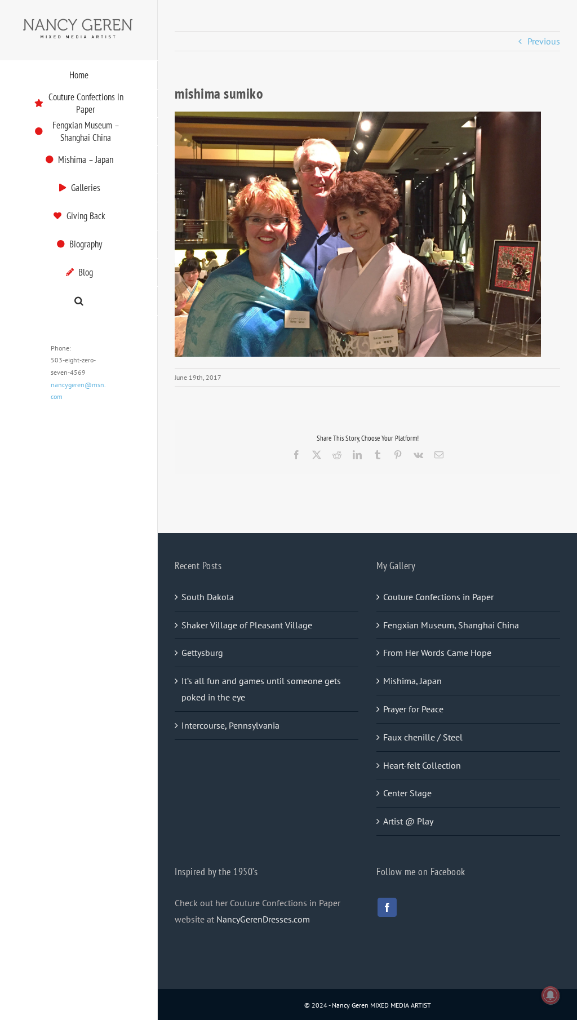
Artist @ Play (408, 821)
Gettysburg (202, 652)
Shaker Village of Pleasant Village (246, 625)
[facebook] (387, 907)
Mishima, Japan (412, 680)
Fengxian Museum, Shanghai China (451, 625)
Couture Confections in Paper (438, 596)
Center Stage (407, 793)
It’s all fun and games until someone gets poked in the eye (261, 689)
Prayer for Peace (413, 709)
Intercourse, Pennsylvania (230, 725)
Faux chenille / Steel (423, 737)
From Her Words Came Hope (437, 652)
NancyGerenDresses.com (263, 919)
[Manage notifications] (551, 995)
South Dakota (207, 596)
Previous (543, 41)
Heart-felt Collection (422, 765)
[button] (79, 301)
